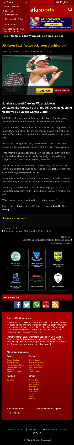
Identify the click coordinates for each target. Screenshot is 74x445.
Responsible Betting (14, 19)
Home (5, 35)
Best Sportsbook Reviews (36, 386)
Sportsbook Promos (15, 372)
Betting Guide (11, 14)
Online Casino (34, 360)
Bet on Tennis (16, 206)
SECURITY (33, 429)
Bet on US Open (33, 206)
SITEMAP (36, 433)
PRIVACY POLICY (16, 429)
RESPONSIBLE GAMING (54, 429)
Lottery (31, 396)
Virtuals (32, 399)
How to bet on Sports (15, 365)
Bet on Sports (12, 362)
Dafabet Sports (10, 24)
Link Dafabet (8, 2)
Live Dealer (33, 391)
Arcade (32, 394)
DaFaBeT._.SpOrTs (20, 52)
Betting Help (8, 11)
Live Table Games (36, 365)
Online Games (35, 382)
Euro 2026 (11, 380)
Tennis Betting (50, 206)
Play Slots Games (36, 362)
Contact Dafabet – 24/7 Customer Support (13, 30)
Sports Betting (13, 360)
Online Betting (34, 380)
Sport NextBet (34, 389)
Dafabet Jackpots (11, 7)
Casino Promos (35, 372)
